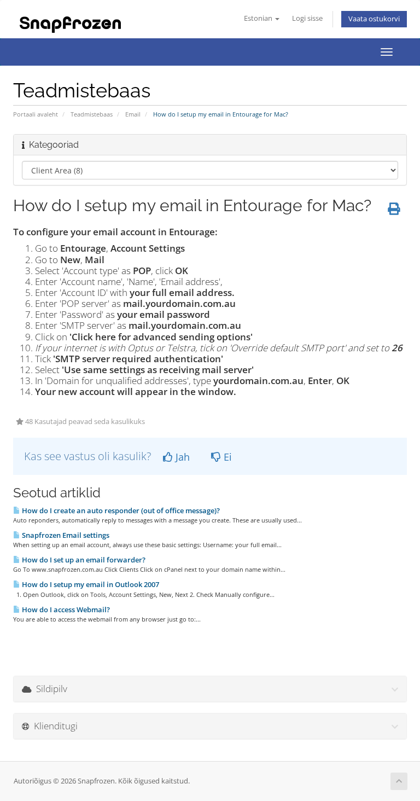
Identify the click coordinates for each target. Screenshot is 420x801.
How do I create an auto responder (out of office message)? (120, 510)
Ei (226, 456)
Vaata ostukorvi (374, 19)
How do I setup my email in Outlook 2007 (89, 584)
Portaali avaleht (35, 114)
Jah (181, 456)
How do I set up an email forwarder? (82, 560)
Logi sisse (307, 18)
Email (133, 114)
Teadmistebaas (92, 114)
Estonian (259, 18)
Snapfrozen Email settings (64, 535)
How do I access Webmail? (65, 609)
